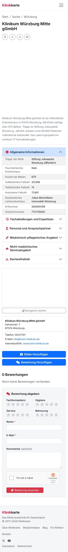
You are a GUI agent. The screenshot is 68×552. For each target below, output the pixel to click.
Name (11, 421)
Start (5, 16)
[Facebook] (5, 37)
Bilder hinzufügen (36, 354)
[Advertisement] (34, 78)
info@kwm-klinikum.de (27, 339)
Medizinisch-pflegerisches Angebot (34, 237)
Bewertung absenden (27, 490)
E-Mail (11, 435)
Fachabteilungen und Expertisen (32, 219)
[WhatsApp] (20, 37)
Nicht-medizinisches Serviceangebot (23, 248)
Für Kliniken (56, 527)
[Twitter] (12, 37)
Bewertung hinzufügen (36, 362)
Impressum (8, 546)
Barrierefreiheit (20, 259)
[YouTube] (9, 541)
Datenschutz (24, 546)
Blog (45, 527)
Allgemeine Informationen (27, 152)
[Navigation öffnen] (61, 5)
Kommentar (19, 448)
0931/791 (20, 334)
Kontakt (6, 534)
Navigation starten (35, 310)
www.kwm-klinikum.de (36, 343)
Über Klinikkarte (11, 527)
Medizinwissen (31, 527)
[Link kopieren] (27, 37)
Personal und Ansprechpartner (30, 228)
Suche (16, 16)
